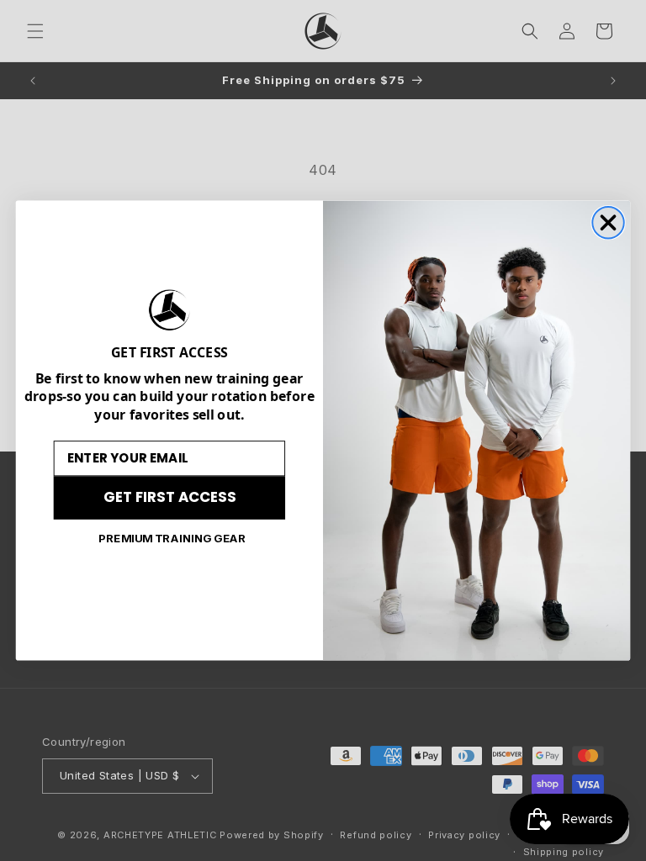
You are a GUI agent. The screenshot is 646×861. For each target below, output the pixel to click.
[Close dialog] (607, 222)
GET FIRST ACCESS (169, 497)
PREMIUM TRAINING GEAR (172, 538)
